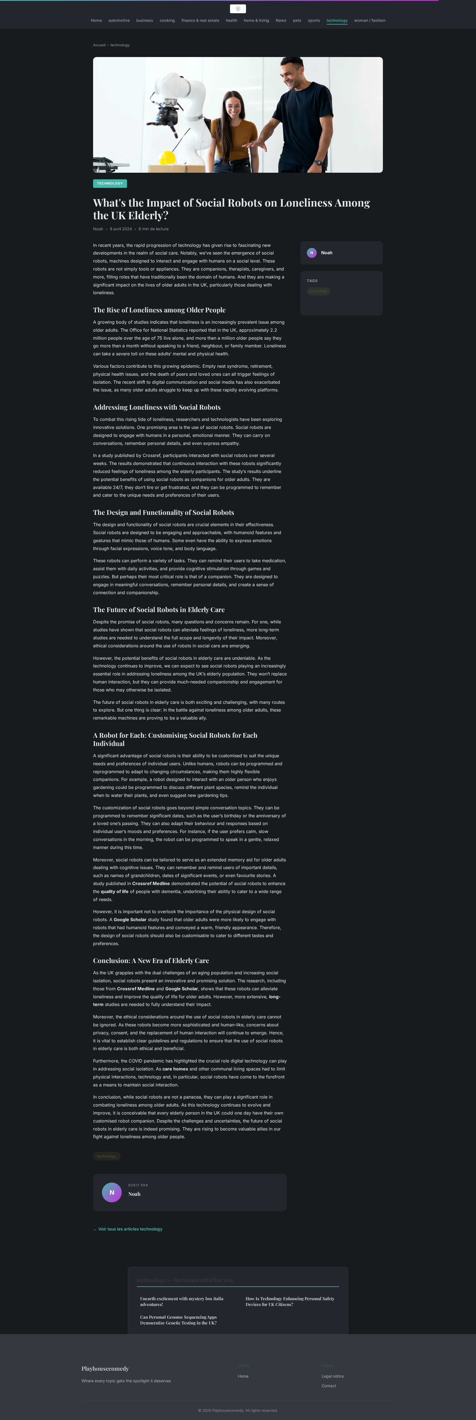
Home (96, 20)
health (231, 20)
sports (314, 20)
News (281, 20)
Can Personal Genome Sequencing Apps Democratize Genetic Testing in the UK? (178, 1320)
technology (337, 20)
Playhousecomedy (105, 1368)
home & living (256, 20)
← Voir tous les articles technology (128, 1229)
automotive (119, 20)
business (144, 20)
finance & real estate (200, 20)
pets (297, 20)
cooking (167, 20)
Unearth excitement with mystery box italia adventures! (181, 1301)
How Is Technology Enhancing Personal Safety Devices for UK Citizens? (290, 1301)
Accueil (99, 45)
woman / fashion (369, 20)
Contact (329, 1385)
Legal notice (333, 1376)
